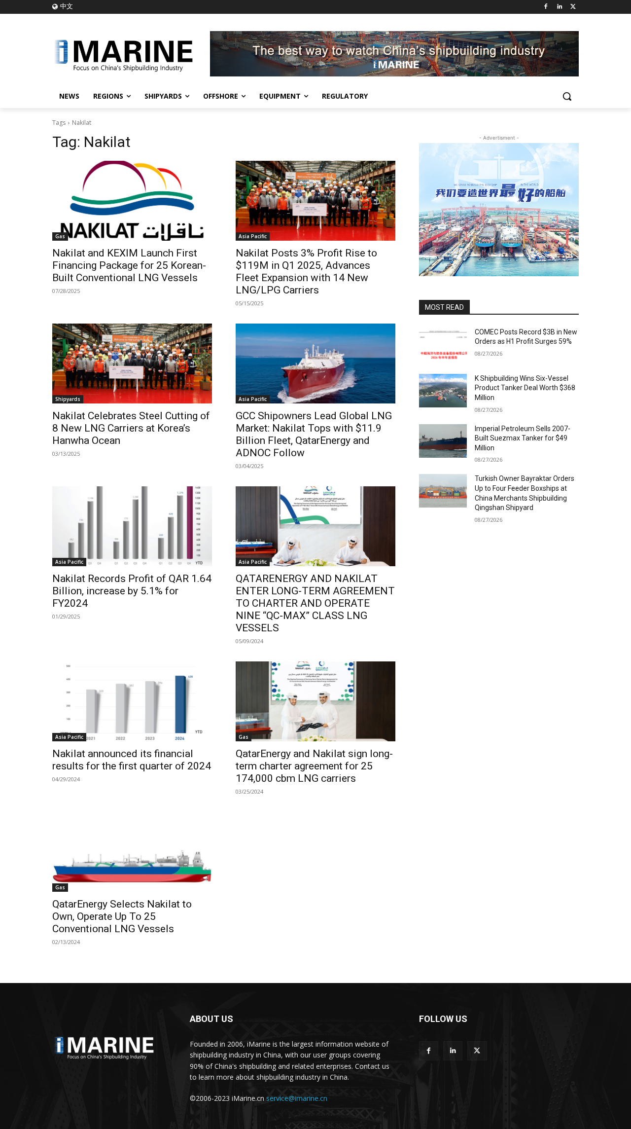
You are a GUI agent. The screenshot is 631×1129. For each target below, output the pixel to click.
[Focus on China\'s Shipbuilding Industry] (131, 54)
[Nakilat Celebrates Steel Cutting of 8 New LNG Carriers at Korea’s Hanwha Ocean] (132, 363)
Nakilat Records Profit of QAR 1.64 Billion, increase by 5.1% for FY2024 (131, 591)
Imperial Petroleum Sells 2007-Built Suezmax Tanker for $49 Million (522, 438)
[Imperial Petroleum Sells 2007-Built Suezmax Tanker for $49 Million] (443, 441)
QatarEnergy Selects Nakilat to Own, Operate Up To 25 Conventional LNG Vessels (122, 916)
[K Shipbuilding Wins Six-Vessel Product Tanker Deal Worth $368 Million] (443, 390)
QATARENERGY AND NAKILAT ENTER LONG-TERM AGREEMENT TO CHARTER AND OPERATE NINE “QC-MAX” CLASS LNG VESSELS (315, 603)
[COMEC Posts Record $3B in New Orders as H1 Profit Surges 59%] (443, 344)
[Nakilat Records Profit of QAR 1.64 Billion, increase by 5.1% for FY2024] (132, 526)
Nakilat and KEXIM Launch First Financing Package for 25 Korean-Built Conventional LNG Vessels (129, 265)
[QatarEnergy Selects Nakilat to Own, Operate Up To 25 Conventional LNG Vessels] (132, 852)
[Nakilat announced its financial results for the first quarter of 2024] (132, 701)
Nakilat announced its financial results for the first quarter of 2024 (131, 760)
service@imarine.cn (296, 1098)
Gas (60, 236)
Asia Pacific (253, 236)
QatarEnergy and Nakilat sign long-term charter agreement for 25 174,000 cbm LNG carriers (314, 766)
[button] (567, 96)
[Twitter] (573, 7)
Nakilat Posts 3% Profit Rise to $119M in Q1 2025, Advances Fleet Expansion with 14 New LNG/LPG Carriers (306, 271)
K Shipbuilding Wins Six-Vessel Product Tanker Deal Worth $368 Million (525, 387)
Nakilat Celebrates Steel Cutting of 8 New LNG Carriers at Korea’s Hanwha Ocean (131, 428)
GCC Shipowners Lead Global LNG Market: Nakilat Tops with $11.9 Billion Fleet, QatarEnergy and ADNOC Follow (314, 434)
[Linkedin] (559, 7)
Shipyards (67, 399)
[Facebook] (546, 7)
